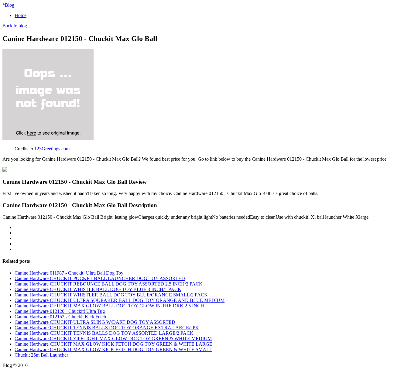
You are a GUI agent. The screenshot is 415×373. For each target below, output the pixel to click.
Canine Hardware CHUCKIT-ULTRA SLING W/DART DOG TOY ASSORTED (95, 322)
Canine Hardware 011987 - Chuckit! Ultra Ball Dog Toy (69, 272)
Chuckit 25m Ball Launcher (41, 355)
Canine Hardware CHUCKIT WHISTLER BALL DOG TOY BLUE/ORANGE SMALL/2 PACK (111, 294)
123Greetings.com (52, 148)
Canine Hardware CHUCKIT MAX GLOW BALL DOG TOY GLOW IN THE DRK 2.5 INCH (109, 305)
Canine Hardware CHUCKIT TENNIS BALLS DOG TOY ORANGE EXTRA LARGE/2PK (107, 327)
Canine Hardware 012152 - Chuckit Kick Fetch (60, 316)
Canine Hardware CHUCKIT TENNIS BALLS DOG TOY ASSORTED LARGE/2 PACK (104, 333)
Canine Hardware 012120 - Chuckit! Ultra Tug (60, 311)
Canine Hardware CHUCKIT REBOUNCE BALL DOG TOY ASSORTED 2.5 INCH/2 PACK (109, 283)
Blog (8, 5)
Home (20, 15)
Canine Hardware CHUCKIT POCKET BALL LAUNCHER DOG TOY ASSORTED (100, 278)
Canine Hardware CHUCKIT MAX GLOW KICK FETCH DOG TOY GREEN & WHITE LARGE (113, 344)
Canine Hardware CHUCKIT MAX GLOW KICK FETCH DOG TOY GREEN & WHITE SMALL (113, 349)
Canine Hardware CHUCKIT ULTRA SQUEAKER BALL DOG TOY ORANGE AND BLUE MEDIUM (120, 300)
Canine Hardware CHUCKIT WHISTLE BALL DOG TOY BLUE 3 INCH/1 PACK (98, 289)
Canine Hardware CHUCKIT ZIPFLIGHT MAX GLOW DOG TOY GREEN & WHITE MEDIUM (113, 338)
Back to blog (14, 25)
